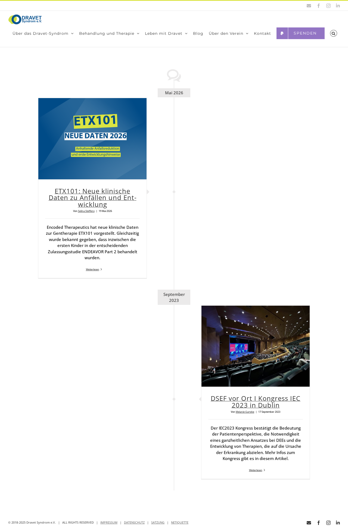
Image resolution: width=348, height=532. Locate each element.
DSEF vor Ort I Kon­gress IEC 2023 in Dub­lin (255, 401)
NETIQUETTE (179, 522)
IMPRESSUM (108, 522)
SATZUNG (157, 522)
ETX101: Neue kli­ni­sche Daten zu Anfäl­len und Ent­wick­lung (92, 197)
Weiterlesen (92, 269)
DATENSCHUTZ (134, 522)
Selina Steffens (86, 211)
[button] (333, 33)
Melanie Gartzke (245, 412)
